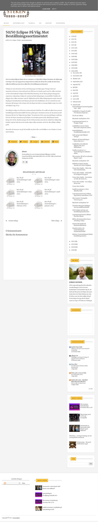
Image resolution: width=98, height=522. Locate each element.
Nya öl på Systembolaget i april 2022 (52, 192)
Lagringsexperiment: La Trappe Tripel (80, 122)
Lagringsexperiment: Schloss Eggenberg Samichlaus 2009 (82, 194)
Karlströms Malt (76, 347)
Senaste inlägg (13, 221)
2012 (72, 244)
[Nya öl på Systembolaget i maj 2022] (10, 193)
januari (75, 105)
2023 (72, 45)
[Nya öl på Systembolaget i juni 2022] (38, 181)
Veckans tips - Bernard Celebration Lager (84, 443)
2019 (72, 56)
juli (74, 87)
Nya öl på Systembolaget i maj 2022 (24, 192)
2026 (72, 36)
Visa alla (91, 388)
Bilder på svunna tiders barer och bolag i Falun (81, 220)
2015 (72, 68)
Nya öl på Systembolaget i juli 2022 (24, 180)
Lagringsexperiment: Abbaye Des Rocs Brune (81, 215)
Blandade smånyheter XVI (80, 161)
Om (40, 23)
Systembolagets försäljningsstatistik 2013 (81, 131)
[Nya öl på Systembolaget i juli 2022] (10, 181)
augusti (75, 84)
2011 (72, 247)
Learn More (46, 9)
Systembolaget (18, 23)
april (74, 96)
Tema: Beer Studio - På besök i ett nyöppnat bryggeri (82, 173)
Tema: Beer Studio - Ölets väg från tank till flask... (81, 169)
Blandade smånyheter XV (80, 202)
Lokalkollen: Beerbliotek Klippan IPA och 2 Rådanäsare (80, 145)
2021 (72, 51)
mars (74, 99)
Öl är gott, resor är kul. (78, 373)
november (76, 76)
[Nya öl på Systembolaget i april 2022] (38, 193)
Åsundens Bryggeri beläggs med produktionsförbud (81, 206)
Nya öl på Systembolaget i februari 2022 (22, 204)
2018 (72, 59)
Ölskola (32, 23)
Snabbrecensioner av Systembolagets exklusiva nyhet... (81, 151)
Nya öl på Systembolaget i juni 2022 (52, 180)
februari (75, 102)
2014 (72, 71)
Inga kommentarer (27, 40)
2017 (72, 62)
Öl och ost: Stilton (77, 115)
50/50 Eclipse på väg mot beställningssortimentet (80, 211)
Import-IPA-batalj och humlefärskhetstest (79, 224)
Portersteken (16, 518)
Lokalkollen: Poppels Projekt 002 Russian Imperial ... (81, 112)
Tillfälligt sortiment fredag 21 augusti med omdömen (80, 357)
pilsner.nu (74, 355)
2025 (72, 39)
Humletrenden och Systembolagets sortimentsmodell (78, 229)
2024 (72, 42)
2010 (72, 250)
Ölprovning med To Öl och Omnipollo (85, 416)
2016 (72, 65)
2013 (72, 241)
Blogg (6, 23)
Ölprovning (60, 23)
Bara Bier (74, 364)
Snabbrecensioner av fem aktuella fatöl (80, 190)
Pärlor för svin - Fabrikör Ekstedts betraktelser (79, 380)
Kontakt (49, 23)
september (76, 81)
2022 (72, 48)
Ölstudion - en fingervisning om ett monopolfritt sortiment (80, 436)
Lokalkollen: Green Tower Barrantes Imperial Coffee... (81, 126)
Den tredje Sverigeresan (78, 383)
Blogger (19, 479)
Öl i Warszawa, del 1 (77, 374)
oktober (75, 78)
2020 (72, 53)
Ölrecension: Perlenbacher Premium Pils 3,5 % (86, 405)
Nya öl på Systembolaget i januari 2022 (50, 204)
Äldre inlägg (55, 221)
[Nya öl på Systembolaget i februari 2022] (10, 205)
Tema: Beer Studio (78, 186)
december (76, 73)
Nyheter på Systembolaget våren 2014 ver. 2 (80, 140)
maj (74, 93)
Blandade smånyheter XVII (80, 118)
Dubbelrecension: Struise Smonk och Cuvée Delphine (81, 164)
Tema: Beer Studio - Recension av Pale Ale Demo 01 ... (82, 178)
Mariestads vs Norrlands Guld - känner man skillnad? (85, 428)
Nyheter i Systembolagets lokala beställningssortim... (82, 235)
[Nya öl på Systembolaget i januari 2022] (38, 205)
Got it (54, 9)
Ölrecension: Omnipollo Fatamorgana (79, 199)
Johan (14, 40)
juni (74, 90)
